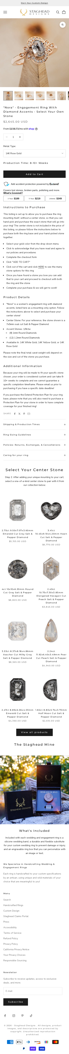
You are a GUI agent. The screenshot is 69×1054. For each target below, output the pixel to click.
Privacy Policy (10, 944)
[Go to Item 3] (29, 95)
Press (6, 921)
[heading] (34, 12)
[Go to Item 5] (51, 95)
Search (7, 899)
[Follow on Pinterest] (22, 1015)
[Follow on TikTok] (31, 1015)
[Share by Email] (28, 413)
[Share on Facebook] (14, 413)
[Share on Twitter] (19, 413)
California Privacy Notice (16, 949)
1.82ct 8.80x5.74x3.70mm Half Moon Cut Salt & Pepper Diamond (51, 713)
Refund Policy (10, 938)
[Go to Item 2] (18, 95)
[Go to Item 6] (61, 95)
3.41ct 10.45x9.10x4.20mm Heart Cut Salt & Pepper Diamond (51, 535)
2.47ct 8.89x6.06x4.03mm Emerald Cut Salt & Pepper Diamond (18, 713)
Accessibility (10, 927)
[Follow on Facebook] (5, 1015)
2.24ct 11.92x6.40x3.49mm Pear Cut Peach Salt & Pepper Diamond (51, 656)
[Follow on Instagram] (13, 1015)
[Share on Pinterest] (24, 413)
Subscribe (15, 1001)
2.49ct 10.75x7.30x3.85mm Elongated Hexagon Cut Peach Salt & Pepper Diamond (51, 596)
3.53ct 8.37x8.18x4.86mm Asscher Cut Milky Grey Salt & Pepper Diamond (17, 654)
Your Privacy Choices (14, 955)
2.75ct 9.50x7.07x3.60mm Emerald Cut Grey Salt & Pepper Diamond (17, 534)
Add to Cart (34, 174)
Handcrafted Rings (13, 905)
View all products (34, 732)
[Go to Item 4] (40, 95)
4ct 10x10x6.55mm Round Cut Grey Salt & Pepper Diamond (17, 592)
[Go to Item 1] (8, 95)
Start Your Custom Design (34, 3)
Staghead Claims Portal (15, 916)
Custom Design (11, 910)
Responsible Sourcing (14, 960)
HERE (41, 266)
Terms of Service (12, 933)
